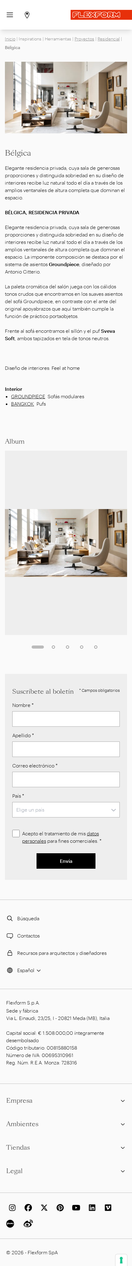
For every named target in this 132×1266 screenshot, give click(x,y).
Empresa (19, 1100)
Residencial (109, 38)
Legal (14, 1171)
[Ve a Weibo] (27, 1224)
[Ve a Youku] (11, 1224)
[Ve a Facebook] (27, 1208)
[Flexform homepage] (101, 15)
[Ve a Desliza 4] (82, 647)
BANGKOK (22, 404)
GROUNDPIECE (28, 396)
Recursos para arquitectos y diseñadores (62, 953)
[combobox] (66, 809)
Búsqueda (28, 918)
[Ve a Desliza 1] (37, 647)
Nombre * (23, 705)
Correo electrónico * (35, 765)
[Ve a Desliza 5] (96, 647)
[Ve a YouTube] (75, 1208)
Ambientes (22, 1124)
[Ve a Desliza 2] (53, 647)
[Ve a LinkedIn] (91, 1208)
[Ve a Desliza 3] (67, 647)
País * (18, 796)
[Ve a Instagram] (11, 1208)
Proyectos (84, 38)
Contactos (28, 935)
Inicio (10, 38)
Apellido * (23, 735)
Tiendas (18, 1147)
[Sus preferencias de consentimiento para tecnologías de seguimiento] (121, 1260)
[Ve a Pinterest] (59, 1208)
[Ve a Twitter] (43, 1208)
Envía (66, 861)
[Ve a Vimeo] (107, 1208)
